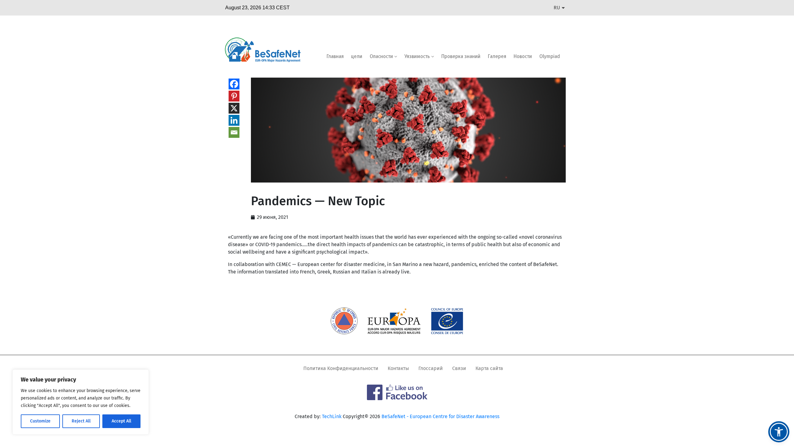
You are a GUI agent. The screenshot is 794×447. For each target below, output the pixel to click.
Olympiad (549, 56)
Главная (335, 56)
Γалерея (497, 56)
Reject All (81, 421)
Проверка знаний (460, 56)
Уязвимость (417, 56)
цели (356, 56)
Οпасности (382, 56)
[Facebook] (234, 84)
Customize (40, 421)
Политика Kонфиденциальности (340, 368)
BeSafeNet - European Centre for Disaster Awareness (440, 416)
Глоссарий (430, 368)
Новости (523, 56)
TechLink (331, 416)
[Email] (234, 132)
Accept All (121, 421)
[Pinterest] (234, 96)
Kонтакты (398, 368)
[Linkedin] (234, 120)
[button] (779, 432)
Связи (459, 368)
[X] (234, 108)
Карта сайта (489, 368)
